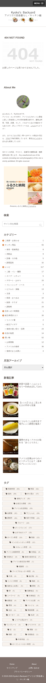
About (34, 664)
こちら (33, 126)
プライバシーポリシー (23, 672)
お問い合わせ (34, 668)
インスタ (37, 138)
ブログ (8, 138)
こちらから (32, 206)
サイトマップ (12, 668)
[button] (40, 225)
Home (12, 664)
